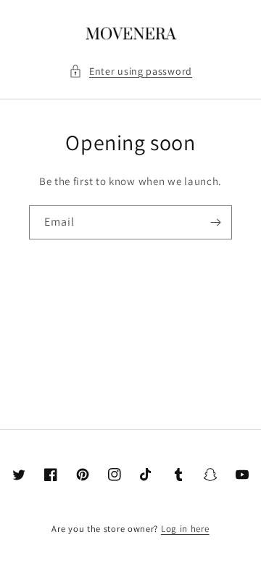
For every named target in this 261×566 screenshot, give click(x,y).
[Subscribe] (215, 222)
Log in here (185, 528)
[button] (130, 71)
